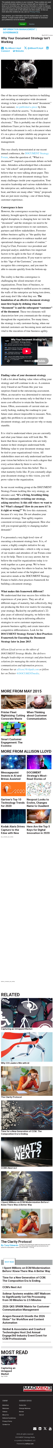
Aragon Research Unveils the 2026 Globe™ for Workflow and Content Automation (23, 1319)
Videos (4, 1411)
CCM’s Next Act (9, 1168)
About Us (5, 1415)
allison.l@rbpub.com (28, 669)
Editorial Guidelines (9, 1418)
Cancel (21, 1415)
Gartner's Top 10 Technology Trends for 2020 (13, 802)
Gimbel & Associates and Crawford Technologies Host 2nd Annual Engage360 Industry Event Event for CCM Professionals (24, 1334)
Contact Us (6, 1424)
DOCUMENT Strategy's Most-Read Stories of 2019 (37, 775)
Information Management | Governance (20, 31)
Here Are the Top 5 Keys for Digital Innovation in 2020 (38, 829)
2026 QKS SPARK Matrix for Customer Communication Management (25, 1308)
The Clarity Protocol (11, 1097)
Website (19, 51)
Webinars (5, 1408)
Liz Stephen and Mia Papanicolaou (21, 1252)
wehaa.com (29, 1444)
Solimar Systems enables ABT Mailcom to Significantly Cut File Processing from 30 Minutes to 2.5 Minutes (26, 1297)
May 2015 (33, 691)
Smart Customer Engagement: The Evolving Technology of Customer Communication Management (12, 742)
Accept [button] (22, 24)
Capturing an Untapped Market (16, 1029)
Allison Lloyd (14, 48)
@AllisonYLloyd (35, 48)
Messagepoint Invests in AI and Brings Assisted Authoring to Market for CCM (11, 775)
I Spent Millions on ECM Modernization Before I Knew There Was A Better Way (25, 1203)
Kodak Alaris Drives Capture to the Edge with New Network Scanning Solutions (13, 829)
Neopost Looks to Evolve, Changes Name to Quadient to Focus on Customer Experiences (38, 802)
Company (5, 1401)
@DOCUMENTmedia (27, 673)
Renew (21, 1411)
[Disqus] (27, 875)
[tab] (9, 1261)
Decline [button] (31, 24)
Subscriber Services (25, 1401)
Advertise (5, 1405)
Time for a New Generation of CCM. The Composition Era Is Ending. (21, 1132)
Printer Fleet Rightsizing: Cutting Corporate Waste (13, 715)
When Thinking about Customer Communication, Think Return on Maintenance (37, 715)
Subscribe (22, 1405)
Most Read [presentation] (9, 1262)
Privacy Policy (35, 12)
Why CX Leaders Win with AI (15, 1063)
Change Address (24, 1408)
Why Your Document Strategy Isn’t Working (25, 40)
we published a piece (26, 107)
